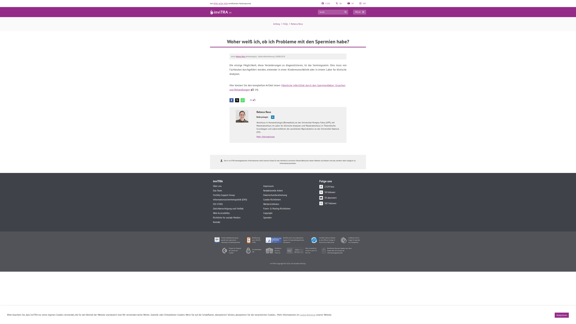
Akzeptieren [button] (561, 315)
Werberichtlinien (271, 204)
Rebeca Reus (297, 23)
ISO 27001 (218, 204)
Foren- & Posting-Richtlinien (276, 208)
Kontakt (216, 222)
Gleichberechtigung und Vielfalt (228, 208)
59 (352, 3)
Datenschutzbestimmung (275, 195)
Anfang (276, 23)
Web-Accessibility (221, 213)
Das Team (217, 190)
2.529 (327, 3)
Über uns (217, 186)
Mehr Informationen (265, 136)
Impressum (268, 186)
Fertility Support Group (224, 195)
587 (364, 3)
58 (340, 3)
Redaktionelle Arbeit (273, 190)
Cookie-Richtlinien (272, 199)
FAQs (285, 23)
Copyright (267, 213)
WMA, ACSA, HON (220, 3)
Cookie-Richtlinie (307, 315)
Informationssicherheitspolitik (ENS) (230, 199)
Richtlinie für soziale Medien (226, 217)
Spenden (267, 217)
